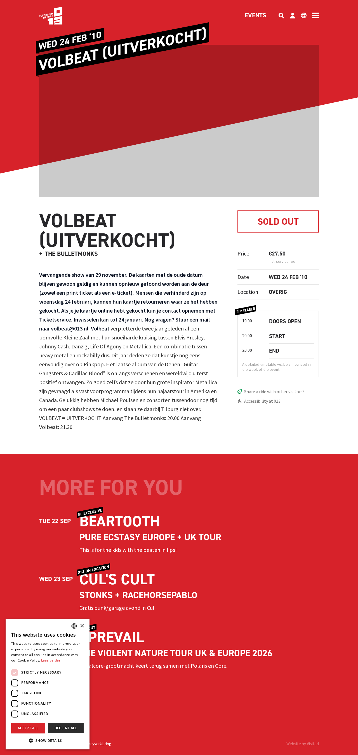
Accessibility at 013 (262, 401)
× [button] (82, 626)
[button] (47, 740)
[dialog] (48, 684)
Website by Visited (302, 743)
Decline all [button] (66, 728)
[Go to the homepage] (59, 16)
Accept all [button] (28, 728)
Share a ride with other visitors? (274, 391)
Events (255, 15)
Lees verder (50, 660)
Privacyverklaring (96, 743)
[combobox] (74, 626)
